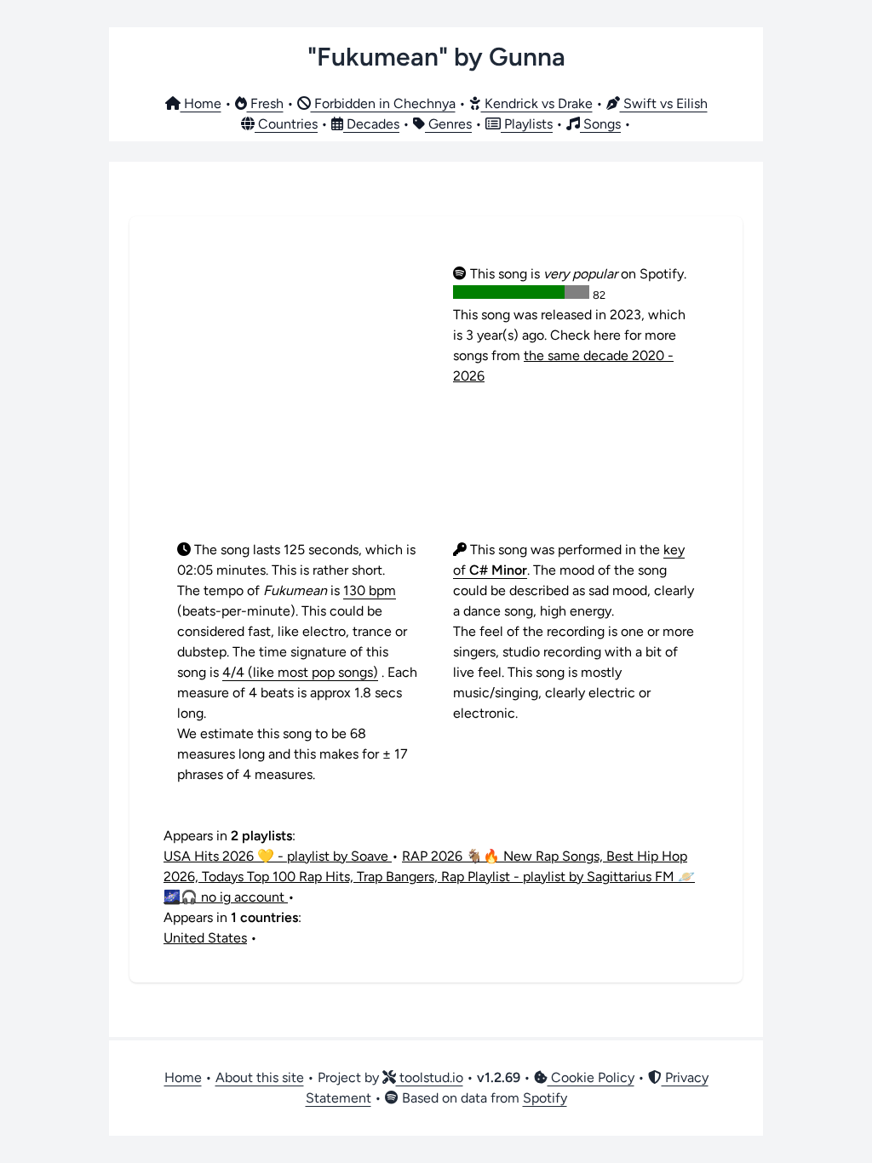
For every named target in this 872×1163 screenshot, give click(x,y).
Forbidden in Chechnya (383, 103)
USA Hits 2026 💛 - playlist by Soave (278, 856)
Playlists (527, 124)
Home (201, 103)
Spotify (545, 1098)
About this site (259, 1077)
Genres (448, 124)
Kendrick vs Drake (537, 103)
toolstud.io (429, 1077)
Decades (371, 124)
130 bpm (369, 590)
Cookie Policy (591, 1077)
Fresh (265, 103)
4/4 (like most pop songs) (300, 672)
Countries (286, 124)
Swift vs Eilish (664, 103)
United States (205, 938)
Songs (600, 124)
